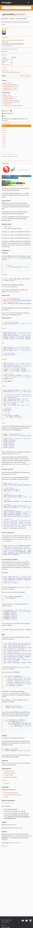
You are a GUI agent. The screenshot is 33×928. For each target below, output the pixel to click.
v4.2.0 (4, 146)
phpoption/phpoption (9, 85)
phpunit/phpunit (8, 102)
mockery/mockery (8, 97)
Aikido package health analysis (11, 72)
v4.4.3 (4, 130)
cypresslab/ (8, 14)
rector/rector (7, 104)
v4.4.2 (4, 132)
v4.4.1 (4, 135)
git (5, 116)
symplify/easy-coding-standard (12, 105)
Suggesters (5, 61)
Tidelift (5, 51)
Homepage (5, 42)
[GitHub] (30, 920)
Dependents (5, 59)
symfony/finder (7, 88)
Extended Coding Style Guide (12, 795)
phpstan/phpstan (8, 98)
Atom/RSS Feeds (5, 922)
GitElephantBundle (13, 763)
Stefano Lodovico (16, 843)
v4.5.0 (4, 128)
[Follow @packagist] (26, 920)
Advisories (5, 70)
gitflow (6, 797)
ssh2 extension (14, 537)
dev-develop (5, 123)
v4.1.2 (4, 148)
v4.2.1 (4, 143)
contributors (19, 828)
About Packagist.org (6, 920)
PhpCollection (16, 454)
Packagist (6, 2)
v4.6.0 (4, 126)
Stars (3, 63)
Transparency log (7, 45)
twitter (14, 825)
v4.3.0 (4, 139)
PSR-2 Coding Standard (11, 793)
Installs (4, 57)
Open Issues (5, 64)
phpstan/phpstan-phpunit (11, 100)
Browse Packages (5, 927)
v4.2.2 (4, 141)
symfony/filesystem (9, 86)
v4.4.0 (4, 137)
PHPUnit (6, 783)
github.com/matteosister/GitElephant (13, 40)
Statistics (3, 925)
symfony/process (8, 90)
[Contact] (22, 920)
